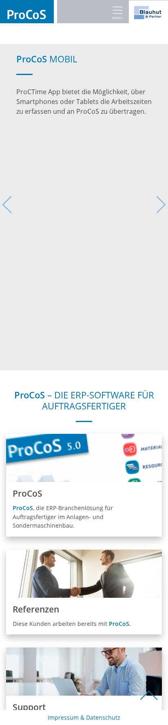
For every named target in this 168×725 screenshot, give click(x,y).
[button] (12, 207)
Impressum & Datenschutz (84, 717)
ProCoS (119, 624)
